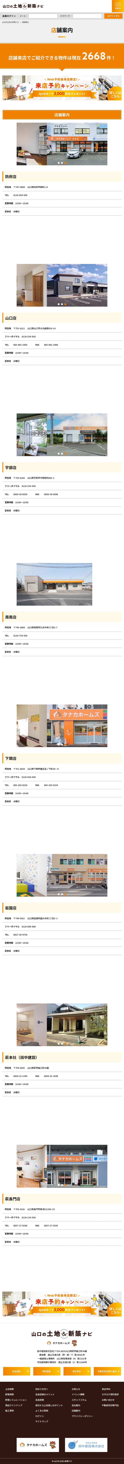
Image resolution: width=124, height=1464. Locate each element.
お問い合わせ (108, 1399)
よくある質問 (41, 1410)
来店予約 (76, 1371)
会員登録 (16, 1371)
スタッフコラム (79, 1399)
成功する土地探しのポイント (49, 1405)
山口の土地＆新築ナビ (23, 6)
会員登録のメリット (44, 1394)
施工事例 (9, 1410)
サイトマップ (41, 1421)
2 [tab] (62, 163)
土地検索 (9, 1389)
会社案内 (76, 1405)
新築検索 (9, 1394)
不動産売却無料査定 (106, 1371)
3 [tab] (65, 163)
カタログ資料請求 (110, 1394)
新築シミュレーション (15, 1399)
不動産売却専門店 (110, 1405)
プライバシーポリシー (82, 1416)
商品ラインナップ (13, 1405)
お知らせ (76, 1389)
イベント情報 (78, 1394)
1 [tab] (59, 163)
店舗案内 (76, 1410)
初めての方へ (41, 1389)
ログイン (39, 1416)
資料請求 (46, 1371)
